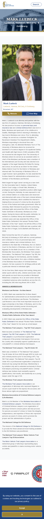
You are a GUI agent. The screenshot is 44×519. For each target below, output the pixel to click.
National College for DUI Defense (28, 426)
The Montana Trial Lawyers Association (16, 384)
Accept (22, 508)
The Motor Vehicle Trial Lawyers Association (18, 441)
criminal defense (22, 128)
